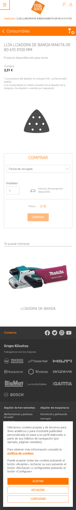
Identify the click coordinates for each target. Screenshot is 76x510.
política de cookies (20, 453)
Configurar (38, 499)
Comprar (38, 157)
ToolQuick (9, 18)
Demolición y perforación (53, 414)
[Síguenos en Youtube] (69, 333)
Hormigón (45, 418)
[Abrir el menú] (4, 4)
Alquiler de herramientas (19, 407)
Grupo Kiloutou (16, 346)
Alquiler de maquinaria (54, 407)
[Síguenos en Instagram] (61, 333)
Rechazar (38, 490)
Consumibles (18, 31)
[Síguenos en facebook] (47, 333)
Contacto (10, 332)
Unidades (12, 183)
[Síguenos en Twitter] (54, 333)
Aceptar (38, 481)
